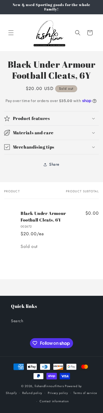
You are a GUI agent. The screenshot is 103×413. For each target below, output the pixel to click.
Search (17, 321)
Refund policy (32, 393)
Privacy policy (58, 393)
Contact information (54, 401)
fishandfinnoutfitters (49, 386)
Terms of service (85, 393)
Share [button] (54, 164)
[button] (11, 33)
